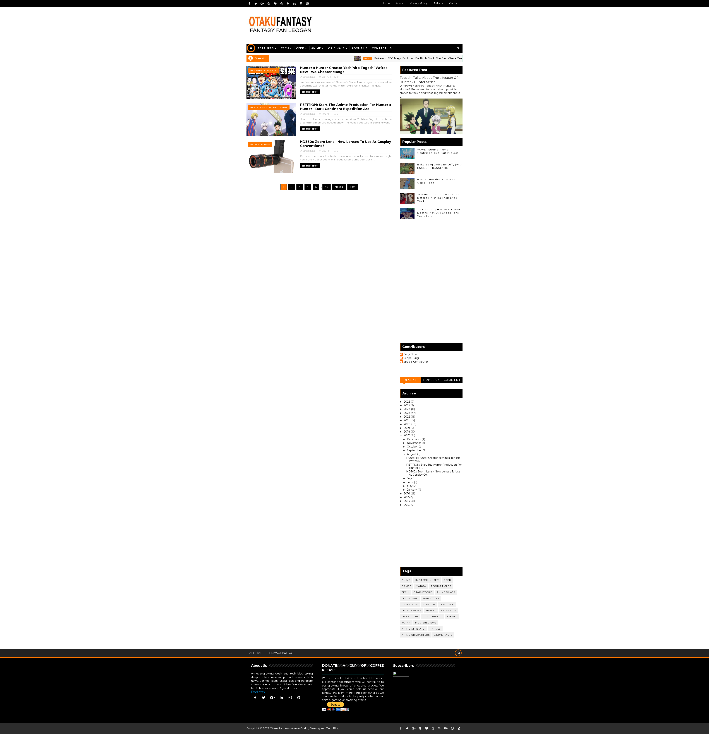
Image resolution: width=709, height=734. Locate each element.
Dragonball (432, 616)
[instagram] (301, 3)
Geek (300, 48)
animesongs (446, 592)
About (400, 3)
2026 (407, 401)
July (410, 478)
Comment (452, 380)
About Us (359, 48)
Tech (285, 48)
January (412, 489)
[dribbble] (281, 3)
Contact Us (382, 48)
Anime (316, 48)
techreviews (262, 144)
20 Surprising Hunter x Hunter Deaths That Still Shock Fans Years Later (438, 213)
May (410, 486)
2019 (407, 428)
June (410, 482)
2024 (407, 409)
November (414, 443)
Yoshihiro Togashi (265, 70)
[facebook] (249, 3)
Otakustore (422, 592)
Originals (336, 48)
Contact (454, 3)
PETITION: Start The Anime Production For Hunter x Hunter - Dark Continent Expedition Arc (345, 107)
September (414, 450)
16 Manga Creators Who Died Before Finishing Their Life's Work (438, 198)
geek (447, 580)
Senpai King (411, 358)
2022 (407, 416)
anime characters (416, 634)
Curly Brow (410, 354)
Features (266, 48)
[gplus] (262, 3)
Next (338, 187)
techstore (410, 598)
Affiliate (438, 3)
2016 (407, 493)
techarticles (441, 586)
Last (352, 187)
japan (406, 622)
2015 (407, 497)
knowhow (449, 610)
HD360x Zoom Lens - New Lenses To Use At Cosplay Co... (433, 473)
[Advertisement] (395, 21)
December (414, 439)
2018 (407, 431)
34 (326, 187)
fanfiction (431, 598)
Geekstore (410, 604)
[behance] (294, 3)
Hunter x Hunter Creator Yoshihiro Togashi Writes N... (433, 459)
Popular (431, 380)
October (412, 446)
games (334, 58)
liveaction (410, 616)
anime (458, 58)
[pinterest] (268, 3)
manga (421, 586)
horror (429, 604)
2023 (407, 413)
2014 (407, 501)
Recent (410, 380)
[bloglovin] (275, 3)
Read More (258, 691)
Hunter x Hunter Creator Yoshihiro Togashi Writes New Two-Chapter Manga (343, 70)
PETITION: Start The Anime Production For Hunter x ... (434, 466)
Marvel (435, 628)
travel (431, 610)
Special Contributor (415, 361)
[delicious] (307, 3)
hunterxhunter (427, 580)
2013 (407, 504)
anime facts (443, 634)
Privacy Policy (419, 3)
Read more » (310, 91)
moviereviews (425, 622)
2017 (407, 435)
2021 (407, 420)
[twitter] (255, 3)
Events (452, 616)
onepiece (447, 604)
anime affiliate (413, 628)
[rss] (288, 3)
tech (405, 592)
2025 (407, 405)
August (412, 454)
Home (386, 3)
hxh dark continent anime (270, 107)
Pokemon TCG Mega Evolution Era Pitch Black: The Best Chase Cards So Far (389, 58)
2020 (407, 424)
